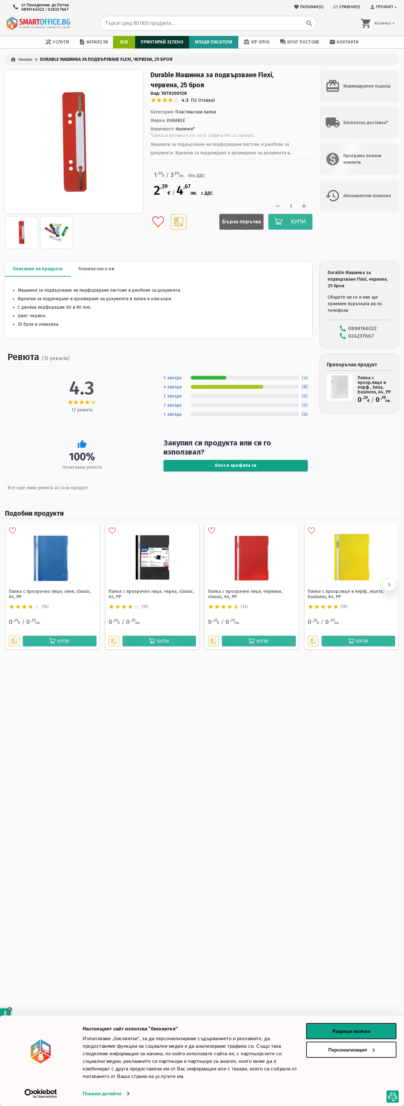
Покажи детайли (102, 1093)
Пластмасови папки (195, 112)
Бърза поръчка (241, 221)
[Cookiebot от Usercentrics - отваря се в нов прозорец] (40, 1093)
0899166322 (33, 9)
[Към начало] (38, 23)
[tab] (37, 269)
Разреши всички (351, 1031)
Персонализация (347, 1049)
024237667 (58, 9)
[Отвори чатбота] (392, 1096)
